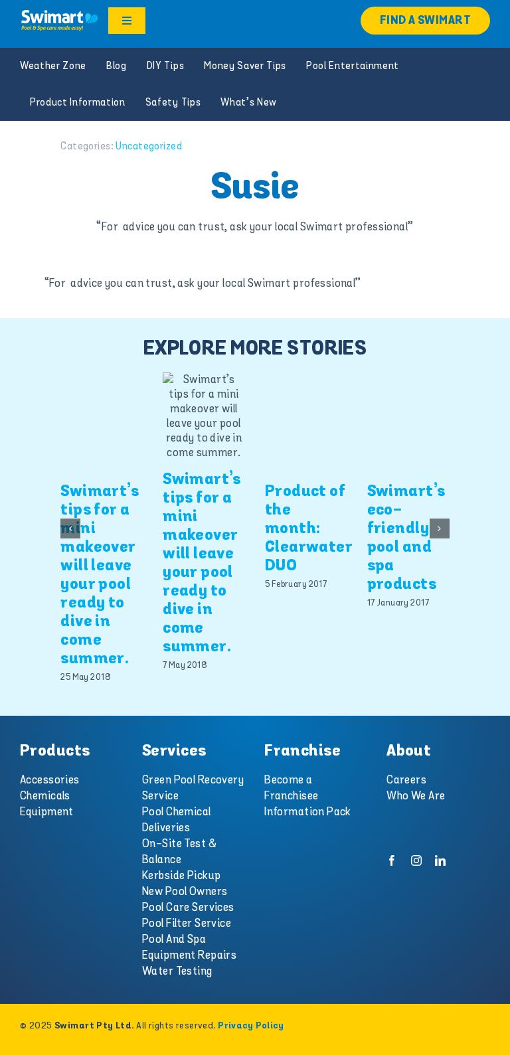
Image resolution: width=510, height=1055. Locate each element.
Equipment (47, 812)
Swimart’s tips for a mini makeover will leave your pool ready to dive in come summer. (99, 575)
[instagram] (416, 860)
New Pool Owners (184, 891)
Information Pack (307, 812)
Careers (406, 780)
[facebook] (391, 860)
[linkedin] (440, 860)
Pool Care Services (188, 907)
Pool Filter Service (186, 923)
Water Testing (177, 971)
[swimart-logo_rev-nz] (59, 14)
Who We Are (415, 796)
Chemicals (45, 796)
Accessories (50, 780)
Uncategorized (149, 146)
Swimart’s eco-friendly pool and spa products (406, 538)
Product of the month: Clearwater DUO (309, 529)
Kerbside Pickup (181, 875)
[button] (70, 528)
